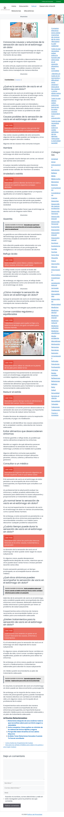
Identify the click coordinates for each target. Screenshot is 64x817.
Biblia (53, 176)
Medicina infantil (54, 316)
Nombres (55, 350)
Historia (54, 267)
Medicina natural (54, 322)
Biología (54, 185)
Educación (23, 6)
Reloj (53, 387)
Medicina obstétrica (55, 332)
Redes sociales (54, 374)
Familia (54, 249)
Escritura (54, 243)
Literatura (55, 291)
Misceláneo (29, 11)
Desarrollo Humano (55, 212)
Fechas (54, 252)
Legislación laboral (55, 284)
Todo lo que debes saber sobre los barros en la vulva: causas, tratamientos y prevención (55, 108)
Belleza (54, 173)
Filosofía (54, 258)
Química (54, 370)
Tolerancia (55, 407)
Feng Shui (55, 255)
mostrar (18, 80)
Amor (53, 162)
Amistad (54, 159)
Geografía (55, 264)
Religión (54, 384)
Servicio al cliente (55, 397)
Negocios (55, 347)
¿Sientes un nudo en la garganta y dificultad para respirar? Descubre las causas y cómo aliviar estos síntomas (56, 85)
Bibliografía (55, 179)
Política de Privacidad (47, 1)
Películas (54, 361)
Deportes (55, 201)
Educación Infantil (55, 234)
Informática (56, 275)
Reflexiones (55, 378)
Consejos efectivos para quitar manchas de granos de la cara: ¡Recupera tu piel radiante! (55, 37)
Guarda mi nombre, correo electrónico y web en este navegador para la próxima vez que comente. (24, 799)
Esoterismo (55, 246)
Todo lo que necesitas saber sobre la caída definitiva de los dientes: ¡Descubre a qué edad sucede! (55, 132)
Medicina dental (54, 311)
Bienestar (55, 182)
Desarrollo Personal (55, 223)
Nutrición (54, 353)
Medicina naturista (54, 327)
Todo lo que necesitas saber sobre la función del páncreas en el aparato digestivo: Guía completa (55, 60)
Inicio (14, 6)
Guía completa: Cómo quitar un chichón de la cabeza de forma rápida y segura (25, 728)
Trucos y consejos (54, 414)
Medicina (54, 307)
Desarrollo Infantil (47, 6)
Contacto (58, 1)
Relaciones (16, 11)
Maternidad (56, 304)
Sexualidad (55, 401)
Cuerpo (54, 198)
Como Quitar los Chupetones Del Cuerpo (19, 743)
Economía (55, 227)
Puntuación (55, 367)
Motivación (55, 344)
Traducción (55, 410)
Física (53, 261)
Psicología (55, 364)
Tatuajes (54, 404)
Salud (33, 6)
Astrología (55, 170)
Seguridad (55, 393)
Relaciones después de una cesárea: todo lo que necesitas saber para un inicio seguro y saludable (25, 723)
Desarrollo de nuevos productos (55, 206)
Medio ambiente (55, 337)
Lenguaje (55, 288)
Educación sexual (55, 239)
